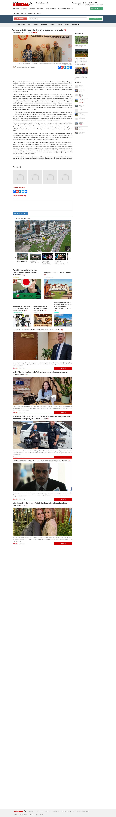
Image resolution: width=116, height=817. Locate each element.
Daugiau (74, 24)
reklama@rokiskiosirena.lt (95, 5)
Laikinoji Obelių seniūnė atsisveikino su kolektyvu (81, 76)
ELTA (29, 24)
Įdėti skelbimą (20, 19)
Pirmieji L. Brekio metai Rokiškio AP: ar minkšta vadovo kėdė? (36, 330)
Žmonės (15, 368)
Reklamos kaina (51, 8)
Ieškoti (96, 19)
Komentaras (16, 199)
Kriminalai (44, 24)
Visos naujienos (20, 24)
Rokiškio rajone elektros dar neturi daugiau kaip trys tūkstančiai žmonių (21, 308)
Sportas (36, 24)
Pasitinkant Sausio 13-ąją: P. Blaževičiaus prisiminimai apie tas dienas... (40, 461)
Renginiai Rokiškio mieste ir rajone (57, 272)
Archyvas (32, 8)
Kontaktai (40, 8)
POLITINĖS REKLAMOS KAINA (65, 8)
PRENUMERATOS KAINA (19, 13)
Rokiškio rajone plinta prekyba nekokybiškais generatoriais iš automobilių (25, 272)
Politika (52, 24)
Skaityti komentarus (20, 213)
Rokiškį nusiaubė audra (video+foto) (80, 45)
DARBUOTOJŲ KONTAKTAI (35, 13)
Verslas (60, 24)
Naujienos (24, 8)
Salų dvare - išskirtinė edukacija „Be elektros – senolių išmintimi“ (41, 308)
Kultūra (67, 24)
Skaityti (63, 368)
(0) (65, 30)
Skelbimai (16, 8)
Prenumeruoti (97, 8)
